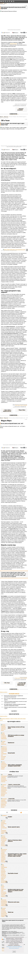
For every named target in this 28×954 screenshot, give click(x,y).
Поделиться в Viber (9, 1)
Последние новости (14, 693)
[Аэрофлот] (4, 817)
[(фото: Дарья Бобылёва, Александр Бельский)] (14, 249)
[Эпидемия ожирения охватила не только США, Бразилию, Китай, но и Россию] (4, 803)
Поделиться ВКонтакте (1, 1)
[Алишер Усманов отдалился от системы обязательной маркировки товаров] (4, 912)
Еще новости (14, 711)
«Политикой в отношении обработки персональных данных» (14, 947)
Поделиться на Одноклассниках (5, 1)
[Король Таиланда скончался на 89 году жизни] (4, 727)
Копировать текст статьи (14, 1)
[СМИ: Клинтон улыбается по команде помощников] (4, 735)
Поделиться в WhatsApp (7, 1)
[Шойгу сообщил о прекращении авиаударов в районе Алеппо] (4, 765)
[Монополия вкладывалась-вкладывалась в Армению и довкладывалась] (4, 902)
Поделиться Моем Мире (3, 1)
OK (14, 951)
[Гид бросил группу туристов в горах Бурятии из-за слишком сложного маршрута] (4, 890)
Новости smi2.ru (3, 692)
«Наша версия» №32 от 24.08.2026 (21, 405)
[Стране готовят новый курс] (4, 743)
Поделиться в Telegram (11, 1)
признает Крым (13, 43)
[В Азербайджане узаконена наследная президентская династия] (4, 778)
